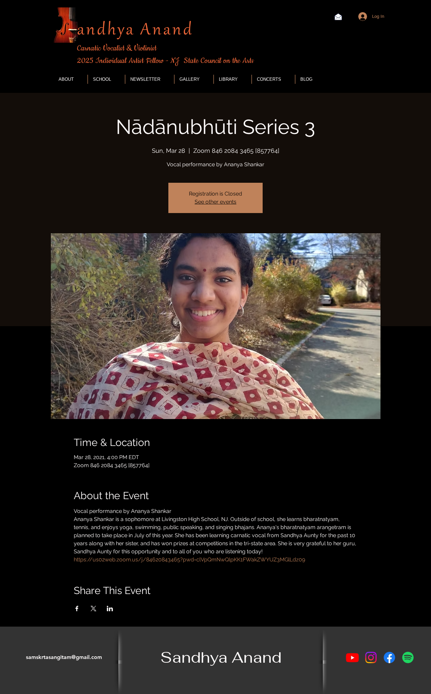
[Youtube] (352, 657)
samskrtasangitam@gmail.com (64, 657)
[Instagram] (370, 657)
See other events (215, 202)
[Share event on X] (93, 608)
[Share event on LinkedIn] (110, 608)
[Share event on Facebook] (77, 608)
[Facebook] (389, 657)
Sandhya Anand (221, 657)
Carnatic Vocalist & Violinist (117, 48)
